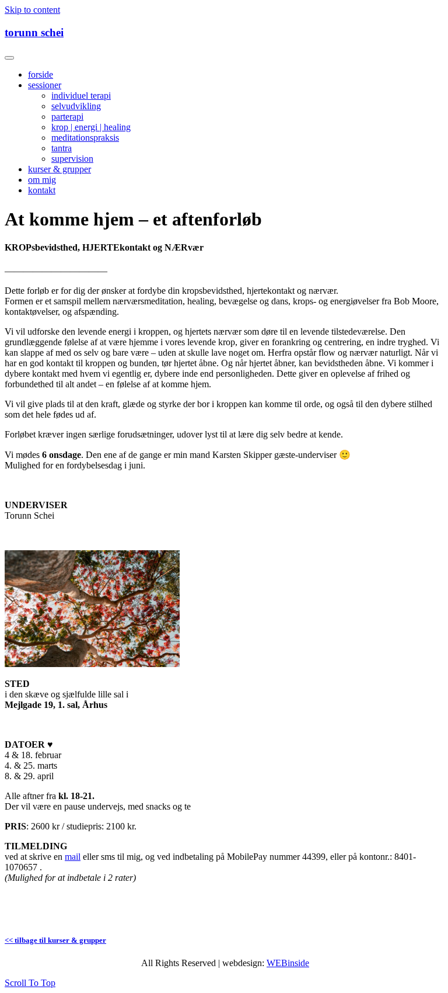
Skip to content (32, 10)
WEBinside (288, 963)
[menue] (9, 58)
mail (72, 857)
